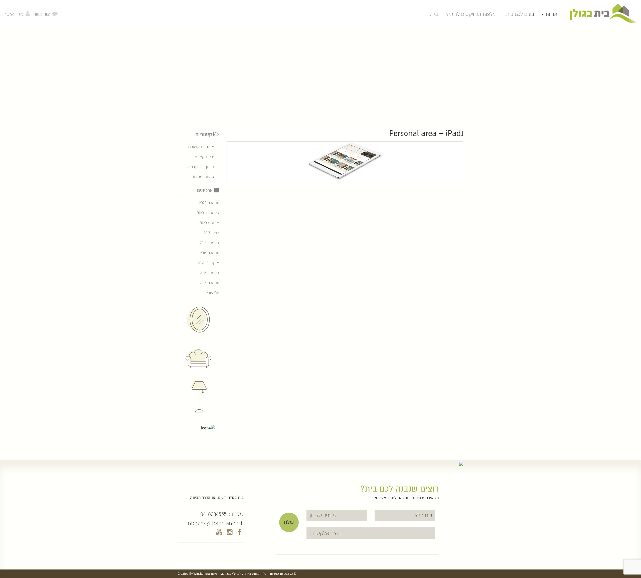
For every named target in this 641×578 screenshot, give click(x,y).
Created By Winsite (190, 574)
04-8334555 (213, 514)
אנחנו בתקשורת (201, 146)
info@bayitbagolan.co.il (215, 523)
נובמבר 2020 (209, 202)
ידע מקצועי (204, 156)
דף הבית (346, 39)
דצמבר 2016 (209, 242)
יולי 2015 (212, 292)
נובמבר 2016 (209, 252)
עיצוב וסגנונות (202, 176)
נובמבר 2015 (209, 282)
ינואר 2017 (211, 232)
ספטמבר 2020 (207, 212)
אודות (550, 14)
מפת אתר (211, 574)
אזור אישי (14, 14)
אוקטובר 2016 (208, 262)
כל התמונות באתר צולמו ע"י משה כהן (243, 574)
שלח (289, 522)
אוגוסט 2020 (209, 222)
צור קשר (42, 14)
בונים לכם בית (520, 14)
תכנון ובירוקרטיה (200, 166)
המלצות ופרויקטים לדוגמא (472, 14)
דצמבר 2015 (209, 272)
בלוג (434, 14)
